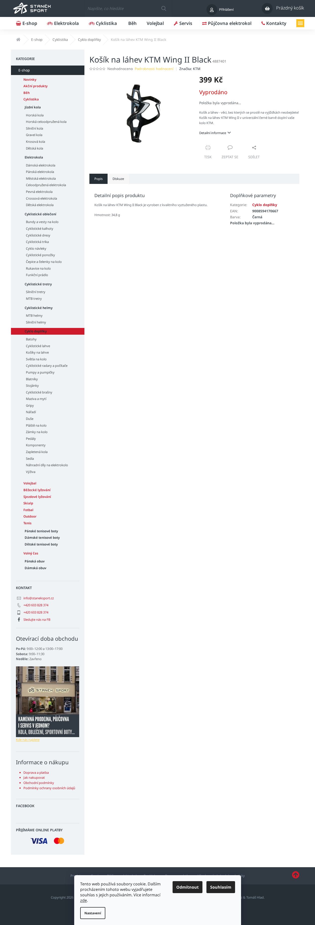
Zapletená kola (37, 452)
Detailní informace (212, 133)
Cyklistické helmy (39, 308)
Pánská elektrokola (40, 171)
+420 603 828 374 (35, 605)
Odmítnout (187, 887)
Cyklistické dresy (38, 235)
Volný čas (30, 553)
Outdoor (30, 516)
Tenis (27, 523)
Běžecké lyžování (37, 490)
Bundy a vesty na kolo (42, 222)
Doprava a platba (36, 772)
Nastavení (92, 913)
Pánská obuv (35, 561)
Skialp (28, 503)
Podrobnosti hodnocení (154, 68)
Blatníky (32, 379)
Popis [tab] (98, 178)
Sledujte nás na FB (36, 619)
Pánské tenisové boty (41, 531)
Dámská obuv (35, 568)
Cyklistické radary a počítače (46, 365)
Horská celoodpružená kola (46, 121)
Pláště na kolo (36, 425)
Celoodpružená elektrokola (46, 185)
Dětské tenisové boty (41, 544)
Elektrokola (34, 157)
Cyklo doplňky (36, 331)
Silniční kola (34, 128)
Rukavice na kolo (38, 268)
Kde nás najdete (28, 739)
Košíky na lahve (37, 352)
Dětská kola (34, 148)
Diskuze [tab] (118, 178)
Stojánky (32, 385)
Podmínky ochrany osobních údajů (49, 788)
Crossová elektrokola (41, 198)
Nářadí (31, 412)
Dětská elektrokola (40, 205)
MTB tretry (34, 298)
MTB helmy (34, 315)
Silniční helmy (36, 322)
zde (83, 900)
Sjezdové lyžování (37, 496)
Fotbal (28, 510)
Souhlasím (220, 887)
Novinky (29, 79)
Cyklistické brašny (39, 392)
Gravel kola (34, 135)
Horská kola (35, 115)
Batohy (31, 339)
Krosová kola (35, 141)
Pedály (31, 438)
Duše (29, 418)
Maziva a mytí (36, 398)
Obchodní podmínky (38, 782)
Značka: (189, 68)
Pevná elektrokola (39, 191)
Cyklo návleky (36, 248)
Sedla (30, 458)
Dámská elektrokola (40, 165)
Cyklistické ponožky (40, 255)
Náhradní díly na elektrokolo (47, 465)
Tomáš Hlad (255, 897)
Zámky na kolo (37, 432)
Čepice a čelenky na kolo (44, 261)
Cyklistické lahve (38, 346)
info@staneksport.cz (38, 598)
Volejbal (29, 483)
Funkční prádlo (37, 275)
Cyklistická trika (37, 241)
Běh (26, 92)
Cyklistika (31, 99)
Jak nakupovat (34, 777)
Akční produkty (35, 86)
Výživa (30, 471)
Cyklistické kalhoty (39, 228)
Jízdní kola (33, 107)
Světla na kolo (36, 359)
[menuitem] (26, 23)
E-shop (24, 70)
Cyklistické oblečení (40, 214)
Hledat (163, 8)
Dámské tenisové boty (42, 537)
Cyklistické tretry (38, 284)
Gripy (30, 405)
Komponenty (36, 445)
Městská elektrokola (41, 178)
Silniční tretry (35, 292)
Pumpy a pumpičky (40, 372)
